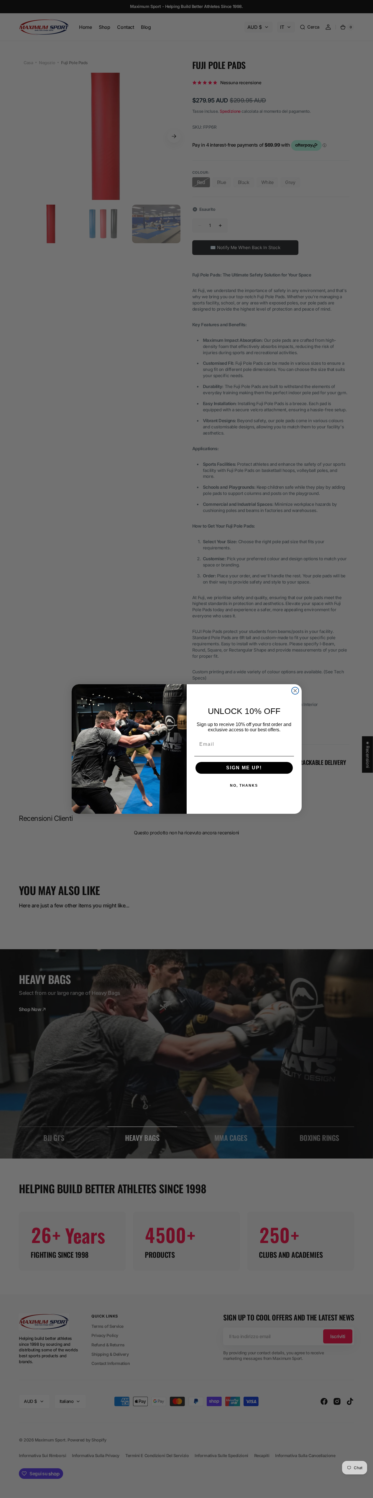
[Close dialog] (295, 690)
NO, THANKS (244, 785)
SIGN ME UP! (244, 767)
